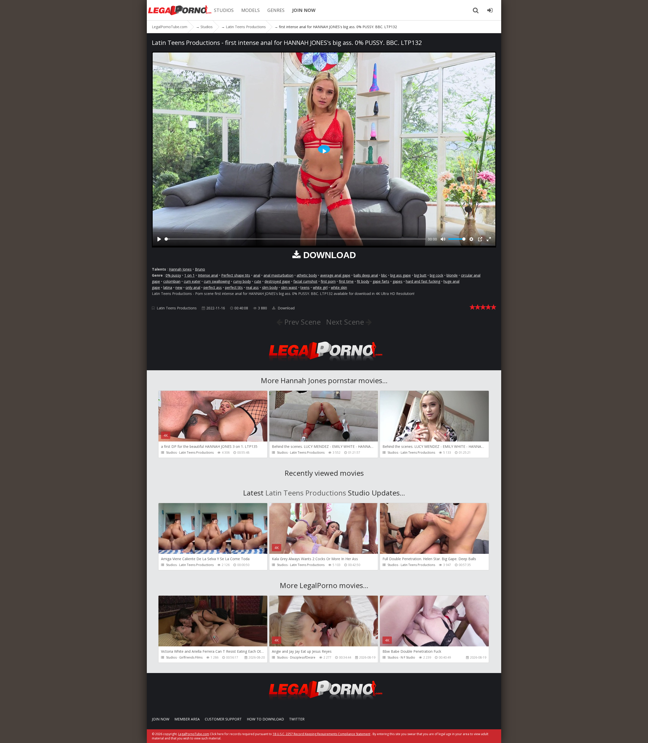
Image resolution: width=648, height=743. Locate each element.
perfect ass (213, 287)
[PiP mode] (480, 239)
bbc (384, 275)
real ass (252, 287)
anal (256, 275)
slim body (270, 287)
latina (167, 287)
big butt (420, 275)
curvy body (242, 281)
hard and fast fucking (423, 281)
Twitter (297, 719)
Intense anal (208, 275)
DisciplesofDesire (302, 657)
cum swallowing (217, 281)
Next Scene (346, 322)
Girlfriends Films (190, 657)
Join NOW (160, 719)
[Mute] (443, 239)
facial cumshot (305, 281)
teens (305, 287)
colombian (171, 281)
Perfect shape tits (235, 275)
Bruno (200, 269)
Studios (171, 452)
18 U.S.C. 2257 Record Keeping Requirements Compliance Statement (321, 734)
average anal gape (335, 275)
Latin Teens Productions (177, 308)
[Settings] (471, 239)
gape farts (381, 281)
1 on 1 (189, 275)
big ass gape (400, 275)
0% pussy (173, 275)
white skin (339, 287)
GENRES (276, 10)
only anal (193, 287)
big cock (436, 275)
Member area (187, 719)
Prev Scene (301, 322)
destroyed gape (277, 281)
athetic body (307, 275)
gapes (397, 281)
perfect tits (234, 287)
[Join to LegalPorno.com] (324, 362)
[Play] (159, 239)
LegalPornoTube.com (179, 10)
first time (346, 281)
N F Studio (408, 657)
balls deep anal (366, 275)
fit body (363, 281)
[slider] (295, 239)
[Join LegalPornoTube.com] (489, 10)
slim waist (289, 287)
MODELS (250, 10)
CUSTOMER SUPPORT (223, 719)
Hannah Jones (180, 269)
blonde (452, 275)
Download (286, 308)
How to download (265, 719)
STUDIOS (224, 10)
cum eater (192, 281)
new (178, 287)
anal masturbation (278, 275)
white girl (320, 287)
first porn (328, 281)
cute (257, 281)
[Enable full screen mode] (489, 239)
